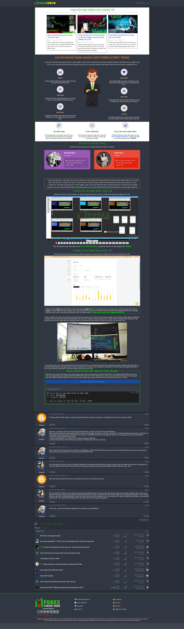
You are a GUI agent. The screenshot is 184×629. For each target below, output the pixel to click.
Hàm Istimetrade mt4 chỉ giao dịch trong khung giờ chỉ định (60, 553)
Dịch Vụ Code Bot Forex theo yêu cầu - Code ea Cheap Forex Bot (67, 547)
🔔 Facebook (117, 599)
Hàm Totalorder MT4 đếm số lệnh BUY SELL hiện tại (57, 581)
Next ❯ (95, 241)
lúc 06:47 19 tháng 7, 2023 (57, 428)
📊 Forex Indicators (81, 602)
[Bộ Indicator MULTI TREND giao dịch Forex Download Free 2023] (37, 588)
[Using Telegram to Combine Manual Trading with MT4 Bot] (37, 565)
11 (84, 243)
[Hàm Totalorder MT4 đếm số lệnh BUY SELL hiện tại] (37, 582)
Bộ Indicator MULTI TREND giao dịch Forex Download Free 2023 (61, 587)
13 (90, 243)
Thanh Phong (52, 40)
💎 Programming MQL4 (82, 599)
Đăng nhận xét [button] (144, 520)
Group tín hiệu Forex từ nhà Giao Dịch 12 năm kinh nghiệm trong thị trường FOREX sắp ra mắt (91, 37)
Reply (147, 425)
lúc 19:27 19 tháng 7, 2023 (57, 489)
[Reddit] (52, 524)
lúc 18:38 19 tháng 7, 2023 (57, 461)
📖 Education (79, 606)
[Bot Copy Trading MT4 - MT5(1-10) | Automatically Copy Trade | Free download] (37, 542)
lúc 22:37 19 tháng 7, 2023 (57, 505)
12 (87, 243)
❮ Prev (89, 241)
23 (123, 243)
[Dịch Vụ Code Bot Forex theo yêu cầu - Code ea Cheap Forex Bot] (37, 548)
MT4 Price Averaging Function (50, 536)
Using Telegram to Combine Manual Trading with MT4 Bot (62, 564)
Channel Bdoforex (69, 385)
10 (81, 243)
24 (127, 243)
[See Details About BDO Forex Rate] (37, 571)
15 (97, 243)
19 (110, 243)
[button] (41, 524)
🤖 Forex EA (78, 609)
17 (103, 243)
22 (120, 243)
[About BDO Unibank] (37, 577)
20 (113, 243)
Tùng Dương (42, 423)
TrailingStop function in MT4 (49, 558)
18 (107, 243)
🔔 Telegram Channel (120, 609)
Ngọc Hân (41, 471)
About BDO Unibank (46, 576)
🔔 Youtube (116, 602)
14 (94, 243)
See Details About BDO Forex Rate (51, 570)
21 (117, 243)
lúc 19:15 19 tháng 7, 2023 (57, 475)
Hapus (53, 425)
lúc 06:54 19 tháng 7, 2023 (57, 447)
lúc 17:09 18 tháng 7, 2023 (56, 414)
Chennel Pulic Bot (116, 385)
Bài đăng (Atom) (46, 528)
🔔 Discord (116, 606)
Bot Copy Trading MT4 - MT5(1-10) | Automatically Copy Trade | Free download (67, 541)
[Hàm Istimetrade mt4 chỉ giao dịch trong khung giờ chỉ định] (37, 554)
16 (100, 243)
